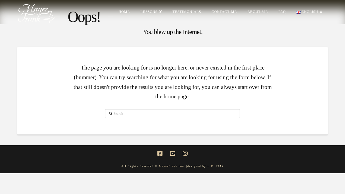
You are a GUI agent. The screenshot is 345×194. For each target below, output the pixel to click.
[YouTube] (172, 153)
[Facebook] (159, 153)
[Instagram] (185, 153)
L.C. (212, 166)
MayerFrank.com (172, 166)
